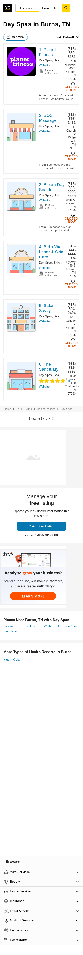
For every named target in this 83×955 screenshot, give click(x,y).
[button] (76, 8)
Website (44, 65)
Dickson (8, 626)
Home (7, 409)
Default (68, 37)
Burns (28, 409)
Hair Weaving (62, 195)
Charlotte (30, 626)
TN (18, 409)
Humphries (10, 631)
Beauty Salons (63, 316)
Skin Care (60, 262)
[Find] (66, 8)
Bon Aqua (70, 626)
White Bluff (51, 626)
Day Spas (45, 60)
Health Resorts (63, 126)
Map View (18, 37)
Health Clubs (62, 60)
